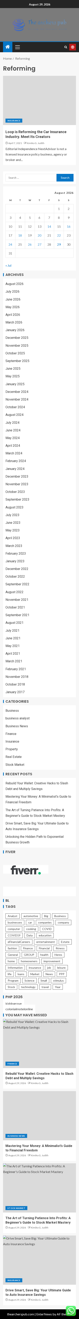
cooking (31, 929)
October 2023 (15, 492)
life (10, 974)
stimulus (58, 980)
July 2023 (12, 515)
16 (68, 226)
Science (29, 980)
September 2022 (17, 584)
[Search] (65, 47)
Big (46, 916)
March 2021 (13, 661)
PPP (61, 974)
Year (58, 987)
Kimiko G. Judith (35, 143)
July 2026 (12, 291)
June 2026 (12, 299)
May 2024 (12, 438)
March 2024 (13, 453)
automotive (30, 916)
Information (15, 967)
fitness (60, 948)
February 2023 (15, 553)
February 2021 (15, 669)
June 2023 (12, 523)
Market (35, 974)
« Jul (8, 265)
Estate (65, 941)
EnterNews (44, 1314)
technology (28, 987)
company (63, 922)
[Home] (7, 47)
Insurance (13, 120)
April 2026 (12, 315)
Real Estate (13, 757)
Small (44, 980)
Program (13, 980)
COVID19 (14, 935)
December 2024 (16, 392)
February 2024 (15, 461)
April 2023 (12, 538)
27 (39, 244)
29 (59, 244)
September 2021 (17, 615)
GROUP (29, 954)
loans (21, 974)
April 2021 (12, 653)
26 (30, 244)
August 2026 (14, 284)
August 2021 (14, 623)
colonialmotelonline (19, 1009)
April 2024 (12, 446)
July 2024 (12, 423)
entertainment (45, 941)
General (13, 954)
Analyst (12, 916)
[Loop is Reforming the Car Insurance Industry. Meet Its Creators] (39, 100)
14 (49, 226)
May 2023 (12, 530)
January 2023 (15, 561)
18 (20, 235)
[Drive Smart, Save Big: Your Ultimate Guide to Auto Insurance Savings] (39, 1260)
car (30, 922)
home (11, 961)
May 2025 (12, 376)
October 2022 (15, 576)
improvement (52, 961)
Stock (11, 987)
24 (10, 244)
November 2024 (16, 399)
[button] (17, 47)
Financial (44, 948)
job (49, 967)
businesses (15, 922)
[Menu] (17, 47)
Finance (10, 734)
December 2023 (16, 476)
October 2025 (15, 353)
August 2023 (14, 507)
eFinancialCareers (19, 941)
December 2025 (16, 338)
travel (45, 987)
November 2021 (16, 600)
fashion (12, 948)
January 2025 (15, 384)
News (49, 974)
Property (11, 749)
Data (30, 935)
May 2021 (12, 646)
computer (14, 929)
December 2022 (16, 569)
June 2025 (12, 368)
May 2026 (12, 307)
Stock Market (14, 765)
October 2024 (15, 407)
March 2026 (13, 322)
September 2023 (17, 499)
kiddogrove (13, 1003)
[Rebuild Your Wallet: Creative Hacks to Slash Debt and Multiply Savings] (39, 1043)
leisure (61, 967)
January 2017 (15, 692)
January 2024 (15, 469)
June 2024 (12, 430)
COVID (47, 929)
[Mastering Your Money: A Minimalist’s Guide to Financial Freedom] (39, 1115)
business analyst (17, 718)
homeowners (29, 961)
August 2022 (14, 592)
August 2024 (14, 415)
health (44, 954)
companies (45, 922)
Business (12, 711)
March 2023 (13, 546)
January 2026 (15, 330)
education (45, 935)
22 (59, 235)
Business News (16, 726)
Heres (58, 954)
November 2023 (16, 484)
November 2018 (16, 677)
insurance (35, 967)
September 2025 (17, 361)
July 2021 (12, 630)
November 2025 (16, 345)
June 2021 (12, 638)
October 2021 (15, 607)
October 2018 (15, 684)
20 (39, 235)
